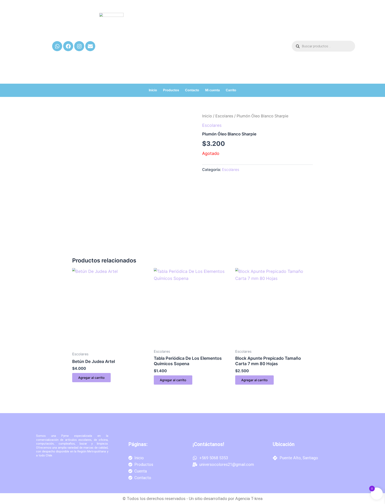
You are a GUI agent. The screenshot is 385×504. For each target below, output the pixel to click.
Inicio (153, 90)
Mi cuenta (212, 90)
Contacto (192, 90)
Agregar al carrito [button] (91, 378)
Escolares (224, 116)
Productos (171, 90)
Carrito (231, 90)
